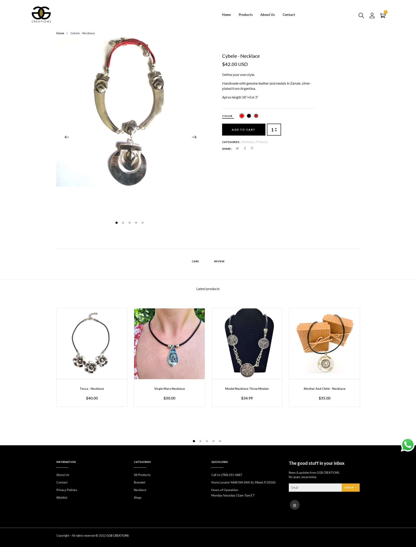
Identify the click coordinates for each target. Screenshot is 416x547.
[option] (130, 112)
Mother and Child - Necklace (324, 388)
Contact (289, 14)
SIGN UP (349, 487)
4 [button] (136, 223)
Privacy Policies (66, 490)
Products (246, 14)
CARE (195, 261)
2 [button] (123, 223)
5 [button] (143, 223)
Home (226, 14)
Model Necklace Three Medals (247, 388)
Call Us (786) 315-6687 (226, 475)
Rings (137, 497)
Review (219, 261)
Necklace (140, 490)
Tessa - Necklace (92, 388)
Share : (227, 148)
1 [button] (117, 223)
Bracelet (139, 482)
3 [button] (130, 223)
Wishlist (61, 497)
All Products (142, 475)
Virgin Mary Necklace (169, 388)
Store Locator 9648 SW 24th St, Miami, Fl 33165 (243, 482)
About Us (267, 14)
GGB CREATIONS (117, 535)
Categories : (231, 142)
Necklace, (248, 142)
